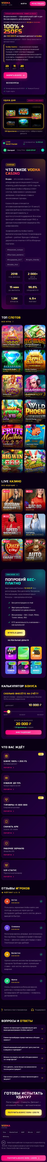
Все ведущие (8, 485)
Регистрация (38, 4)
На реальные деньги (18, 640)
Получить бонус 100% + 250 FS (23, 1112)
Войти (24, 4)
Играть (39, 1154)
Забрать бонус (14, 75)
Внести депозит (23, 732)
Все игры (6, 321)
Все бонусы (12, 83)
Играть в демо (15, 633)
